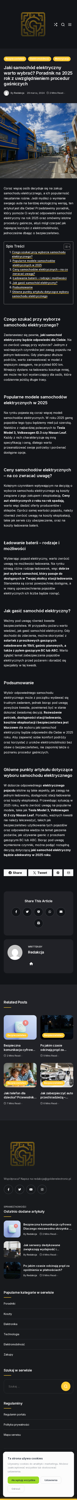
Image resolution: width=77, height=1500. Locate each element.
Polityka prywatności (16, 1424)
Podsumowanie (23, 287)
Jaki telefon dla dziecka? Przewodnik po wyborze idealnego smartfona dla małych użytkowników (19, 1095)
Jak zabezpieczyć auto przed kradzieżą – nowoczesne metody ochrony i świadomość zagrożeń (56, 1095)
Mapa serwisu (12, 1434)
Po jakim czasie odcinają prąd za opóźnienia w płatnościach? (52, 1048)
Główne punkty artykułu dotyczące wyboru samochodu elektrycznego (40, 294)
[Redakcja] (7, 92)
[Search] (62, 24)
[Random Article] (55, 24)
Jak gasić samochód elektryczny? (34, 282)
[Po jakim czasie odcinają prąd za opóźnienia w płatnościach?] (56, 1027)
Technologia (11, 1334)
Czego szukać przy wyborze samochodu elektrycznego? (39, 254)
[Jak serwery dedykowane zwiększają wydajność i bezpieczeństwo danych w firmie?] (12, 1249)
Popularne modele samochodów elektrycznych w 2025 (34, 263)
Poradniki (9, 1303)
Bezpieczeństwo (15, 58)
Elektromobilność (39, 58)
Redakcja (19, 93)
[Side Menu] (69, 24)
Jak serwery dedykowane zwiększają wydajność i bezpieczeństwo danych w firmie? (47, 1247)
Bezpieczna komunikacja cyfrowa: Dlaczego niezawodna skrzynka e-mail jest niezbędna (19, 1048)
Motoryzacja (62, 58)
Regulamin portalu (15, 1414)
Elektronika (10, 1324)
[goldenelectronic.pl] (33, 24)
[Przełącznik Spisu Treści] (65, 247)
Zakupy (8, 1354)
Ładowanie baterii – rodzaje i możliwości (40, 278)
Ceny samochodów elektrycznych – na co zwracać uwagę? (40, 271)
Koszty (8, 1313)
